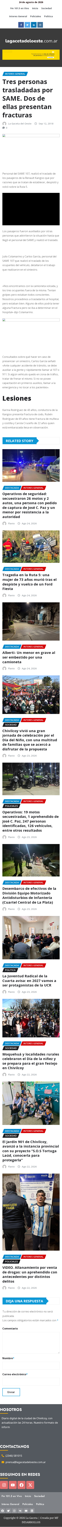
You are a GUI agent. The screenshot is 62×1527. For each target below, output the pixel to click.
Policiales (35, 16)
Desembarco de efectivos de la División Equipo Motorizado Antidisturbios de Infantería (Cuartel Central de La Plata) (29, 895)
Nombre (8, 1358)
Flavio (11, 523)
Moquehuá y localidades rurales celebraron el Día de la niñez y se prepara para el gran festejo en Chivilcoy (30, 1061)
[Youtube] (13, 1485)
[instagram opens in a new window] (40, 25)
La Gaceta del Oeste (19, 123)
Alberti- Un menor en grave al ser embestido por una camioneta (28, 657)
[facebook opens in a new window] (21, 25)
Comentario (10, 1328)
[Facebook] (21, 1485)
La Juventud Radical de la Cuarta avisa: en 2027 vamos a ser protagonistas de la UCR (29, 980)
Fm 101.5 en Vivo (19, 8)
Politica (48, 16)
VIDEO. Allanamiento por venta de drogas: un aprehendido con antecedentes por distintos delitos (29, 1274)
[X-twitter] (30, 1485)
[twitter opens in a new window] (27, 25)
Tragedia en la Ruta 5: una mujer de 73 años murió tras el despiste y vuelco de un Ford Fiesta (29, 581)
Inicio (35, 8)
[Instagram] (4, 1485)
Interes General (18, 16)
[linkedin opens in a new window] (34, 25)
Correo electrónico (15, 1374)
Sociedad (46, 8)
